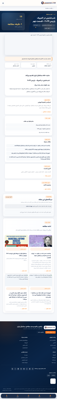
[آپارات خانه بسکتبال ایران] (21, 369)
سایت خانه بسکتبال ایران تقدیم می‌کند (43, 125)
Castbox (53, 375)
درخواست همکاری (47, 112)
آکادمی (54, 343)
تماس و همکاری (24, 357)
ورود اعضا (54, 362)
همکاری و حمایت (41, 332)
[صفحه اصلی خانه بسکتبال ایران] (50, 327)
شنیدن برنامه (48, 176)
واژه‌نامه (54, 348)
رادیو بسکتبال (53, 345)
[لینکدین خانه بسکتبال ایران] (18, 369)
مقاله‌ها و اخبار (53, 340)
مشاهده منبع (48, 189)
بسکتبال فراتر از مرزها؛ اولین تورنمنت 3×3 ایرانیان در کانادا (37, 149)
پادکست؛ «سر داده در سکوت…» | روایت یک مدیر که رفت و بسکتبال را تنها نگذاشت (32, 145)
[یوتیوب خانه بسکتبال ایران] (24, 369)
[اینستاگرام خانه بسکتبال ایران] (32, 369)
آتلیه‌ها (54, 355)
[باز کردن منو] (3, 3)
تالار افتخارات (25, 348)
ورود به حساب (29, 206)
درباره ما (26, 355)
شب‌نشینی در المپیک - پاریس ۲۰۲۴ (43, 128)
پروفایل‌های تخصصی (23, 340)
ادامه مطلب (48, 271)
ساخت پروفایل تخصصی (50, 332)
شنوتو (49, 375)
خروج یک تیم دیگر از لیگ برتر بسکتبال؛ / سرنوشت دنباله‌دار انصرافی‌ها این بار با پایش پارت (30, 153)
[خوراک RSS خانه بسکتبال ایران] (12, 369)
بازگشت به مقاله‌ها (49, 8)
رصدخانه (54, 360)
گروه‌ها (26, 343)
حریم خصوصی (25, 360)
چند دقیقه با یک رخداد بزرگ (44, 132)
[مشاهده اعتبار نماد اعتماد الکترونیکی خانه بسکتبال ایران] (53, 381)
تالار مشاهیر (25, 345)
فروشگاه (54, 357)
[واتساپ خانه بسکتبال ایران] (27, 369)
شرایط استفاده (25, 362)
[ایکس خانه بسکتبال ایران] (15, 369)
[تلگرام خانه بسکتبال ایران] (30, 369)
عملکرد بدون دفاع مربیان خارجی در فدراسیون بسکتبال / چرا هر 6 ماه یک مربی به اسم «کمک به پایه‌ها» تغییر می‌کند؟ (29, 158)
